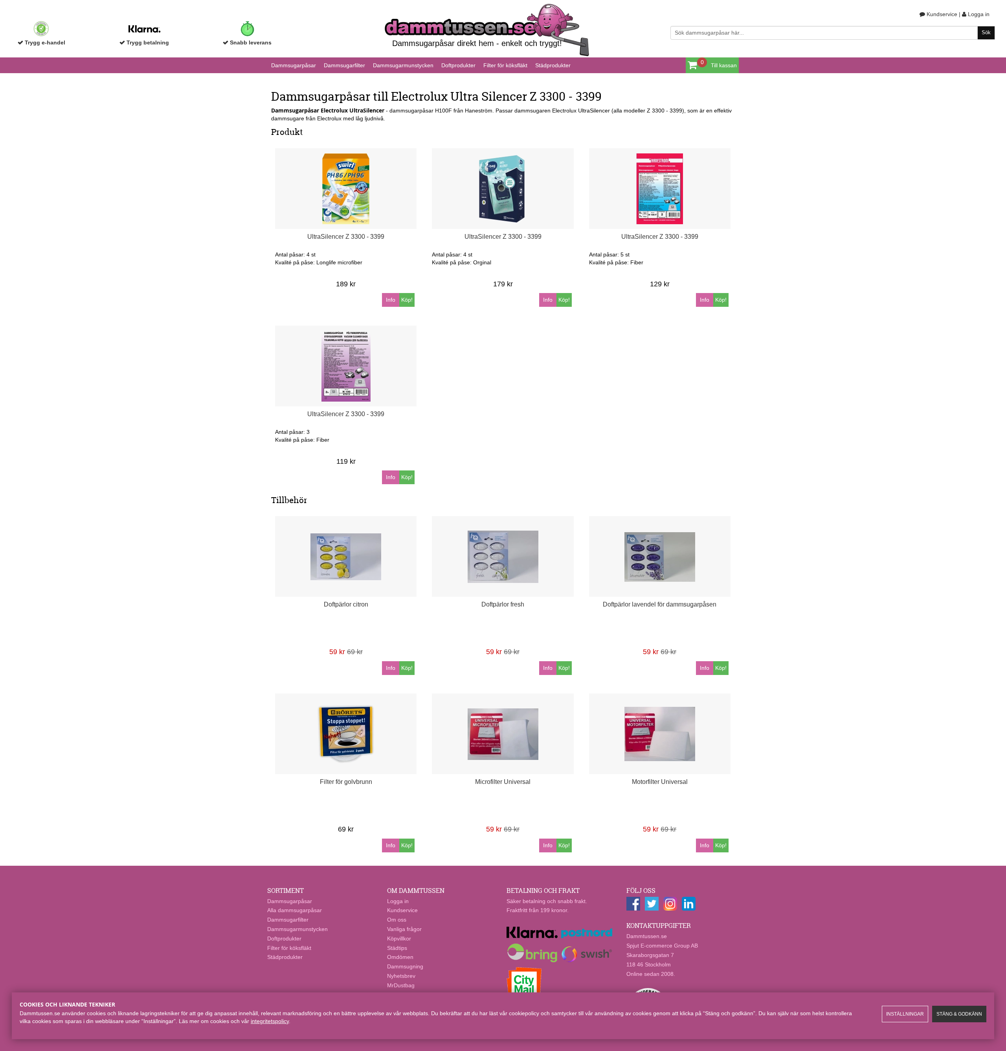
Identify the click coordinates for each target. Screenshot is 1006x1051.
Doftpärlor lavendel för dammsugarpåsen (659, 604)
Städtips (397, 948)
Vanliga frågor (404, 929)
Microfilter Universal (503, 781)
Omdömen (400, 957)
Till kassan (724, 65)
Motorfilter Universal (660, 781)
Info (390, 300)
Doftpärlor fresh (502, 604)
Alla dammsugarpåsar (294, 910)
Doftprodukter (458, 65)
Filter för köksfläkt (505, 65)
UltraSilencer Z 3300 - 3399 (345, 236)
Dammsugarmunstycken (403, 65)
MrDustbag (401, 985)
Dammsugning (405, 966)
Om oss (396, 919)
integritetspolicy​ (270, 1021)
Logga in (977, 14)
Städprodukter (553, 65)
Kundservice (941, 14)
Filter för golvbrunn (346, 781)
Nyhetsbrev (401, 976)
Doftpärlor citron (346, 604)
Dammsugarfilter (344, 65)
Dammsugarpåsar (293, 65)
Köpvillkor (399, 938)
